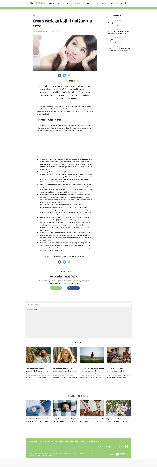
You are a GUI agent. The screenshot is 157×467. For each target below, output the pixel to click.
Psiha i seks (40, 15)
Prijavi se (56, 288)
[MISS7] (103, 3)
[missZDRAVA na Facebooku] (104, 447)
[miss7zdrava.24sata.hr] (35, 3)
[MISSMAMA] (113, 3)
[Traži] (121, 3)
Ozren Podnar (40, 31)
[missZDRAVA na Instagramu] (109, 447)
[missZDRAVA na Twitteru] (107, 447)
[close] (141, 460)
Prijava (74, 288)
